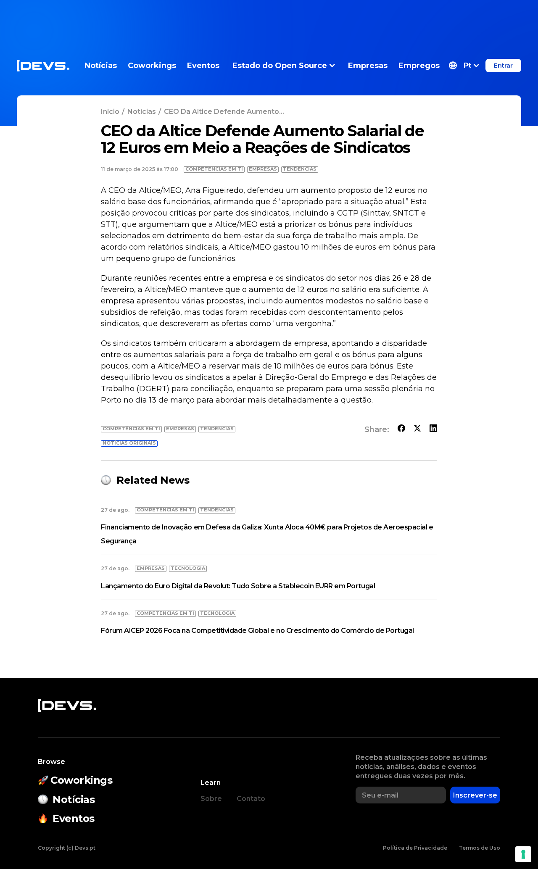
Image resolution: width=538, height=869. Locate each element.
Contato (251, 799)
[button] (464, 65)
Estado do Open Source (279, 65)
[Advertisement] (269, 19)
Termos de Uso (479, 848)
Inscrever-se (475, 795)
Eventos (203, 65)
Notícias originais (129, 443)
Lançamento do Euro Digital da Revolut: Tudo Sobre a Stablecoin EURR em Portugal (238, 586)
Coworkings (152, 65)
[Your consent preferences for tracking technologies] (523, 854)
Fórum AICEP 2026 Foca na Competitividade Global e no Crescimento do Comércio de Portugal (257, 631)
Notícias (100, 65)
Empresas (368, 65)
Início (110, 112)
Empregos (419, 65)
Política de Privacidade (415, 848)
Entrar (503, 65)
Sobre (211, 799)
